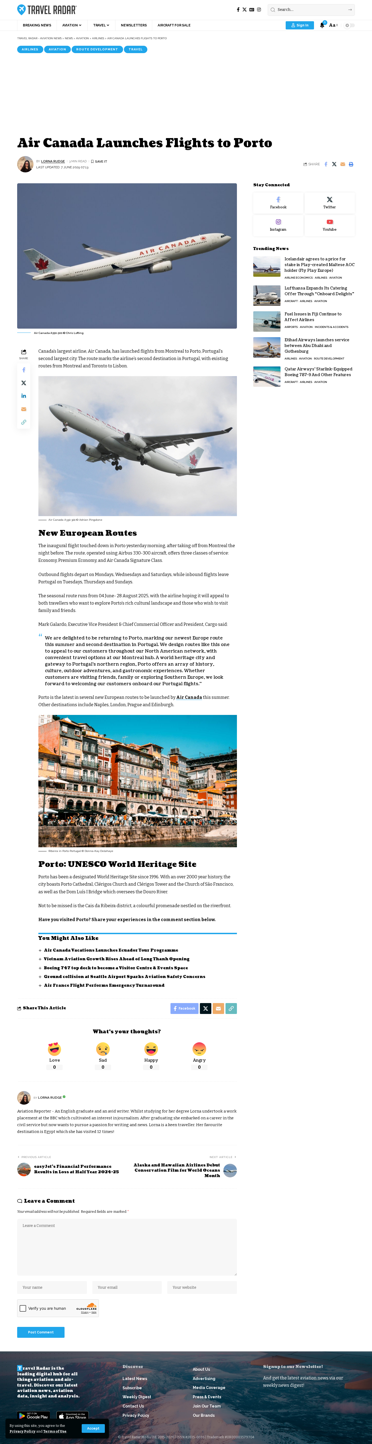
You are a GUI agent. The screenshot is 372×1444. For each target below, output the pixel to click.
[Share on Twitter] (334, 164)
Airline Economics (299, 277)
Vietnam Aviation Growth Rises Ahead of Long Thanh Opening (117, 959)
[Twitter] (330, 203)
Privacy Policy (22, 1431)
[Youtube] (330, 225)
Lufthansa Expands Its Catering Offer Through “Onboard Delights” (319, 291)
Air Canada (189, 697)
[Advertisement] (186, 94)
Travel (136, 49)
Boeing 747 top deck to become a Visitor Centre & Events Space (116, 968)
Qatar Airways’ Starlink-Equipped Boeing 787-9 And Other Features (318, 372)
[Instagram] (259, 9)
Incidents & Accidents (331, 326)
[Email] (342, 164)
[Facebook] (238, 9)
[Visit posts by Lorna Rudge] (25, 164)
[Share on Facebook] (326, 164)
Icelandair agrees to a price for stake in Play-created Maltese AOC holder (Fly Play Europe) (320, 265)
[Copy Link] (23, 421)
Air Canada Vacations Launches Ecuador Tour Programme (111, 950)
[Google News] (252, 9)
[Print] (351, 164)
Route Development (97, 49)
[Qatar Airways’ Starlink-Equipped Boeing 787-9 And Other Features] (266, 376)
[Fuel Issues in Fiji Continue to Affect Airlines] (266, 321)
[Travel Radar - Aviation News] (47, 9)
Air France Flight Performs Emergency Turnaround (104, 985)
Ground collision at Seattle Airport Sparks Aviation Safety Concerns (124, 976)
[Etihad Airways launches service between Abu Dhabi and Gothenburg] (266, 347)
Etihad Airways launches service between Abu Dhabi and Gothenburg (317, 345)
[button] (93, 1428)
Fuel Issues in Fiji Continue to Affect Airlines (313, 317)
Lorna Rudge (53, 161)
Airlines (30, 49)
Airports (291, 326)
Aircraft (291, 301)
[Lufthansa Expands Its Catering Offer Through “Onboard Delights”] (266, 295)
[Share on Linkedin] (23, 395)
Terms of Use (54, 1431)
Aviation (57, 49)
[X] (244, 9)
